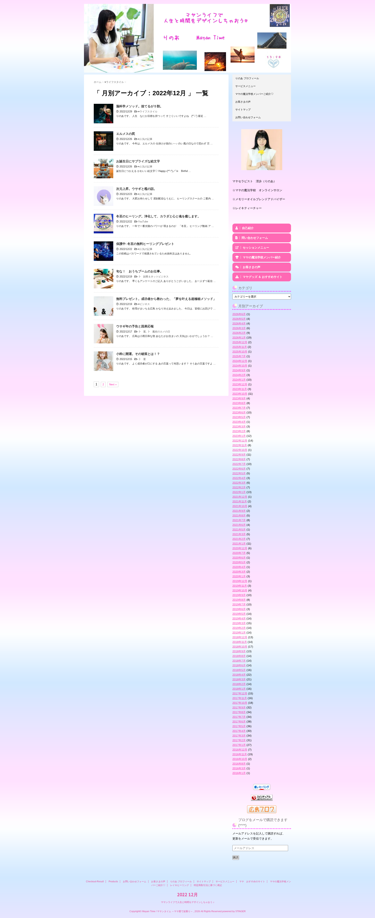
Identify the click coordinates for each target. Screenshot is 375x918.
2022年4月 (239, 478)
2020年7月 (239, 553)
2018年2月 (239, 684)
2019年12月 (239, 581)
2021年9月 (239, 510)
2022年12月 (239, 440)
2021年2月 (239, 538)
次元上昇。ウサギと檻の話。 (136, 188)
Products (113, 881)
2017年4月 (239, 730)
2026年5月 (239, 318)
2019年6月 (239, 609)
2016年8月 (239, 763)
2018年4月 (239, 674)
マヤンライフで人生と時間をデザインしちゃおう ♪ (187, 902)
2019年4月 (239, 618)
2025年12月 (239, 342)
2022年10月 (239, 449)
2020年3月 (239, 571)
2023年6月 (239, 412)
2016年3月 (239, 768)
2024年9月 (239, 370)
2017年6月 (239, 721)
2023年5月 (239, 417)
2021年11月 (239, 501)
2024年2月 (239, 375)
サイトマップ (243, 109)
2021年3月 (239, 534)
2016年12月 (239, 749)
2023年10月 (239, 393)
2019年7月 (239, 604)
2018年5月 (239, 670)
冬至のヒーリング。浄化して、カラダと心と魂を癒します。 (158, 216)
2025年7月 (239, 356)
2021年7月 (239, 520)
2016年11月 (239, 754)
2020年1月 (239, 576)
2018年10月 (239, 646)
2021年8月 (239, 515)
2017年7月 (239, 716)
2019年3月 (239, 623)
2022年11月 (239, 445)
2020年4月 (239, 567)
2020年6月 (239, 557)
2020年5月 (239, 562)
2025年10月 (239, 351)
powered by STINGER (234, 911)
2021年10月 (239, 506)
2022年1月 (239, 492)
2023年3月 (239, 426)
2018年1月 (239, 688)
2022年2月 (239, 487)
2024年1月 (239, 379)
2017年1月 (239, 744)
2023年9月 (239, 398)
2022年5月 (239, 473)
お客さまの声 (243, 101)
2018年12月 (239, 637)
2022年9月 (239, 454)
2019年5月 (239, 613)
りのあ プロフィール (247, 78)
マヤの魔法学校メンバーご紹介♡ (254, 93)
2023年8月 (239, 403)
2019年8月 (239, 599)
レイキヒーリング (179, 885)
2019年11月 (239, 585)
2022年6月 (239, 468)
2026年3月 (239, 328)
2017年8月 (239, 712)
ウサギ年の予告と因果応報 (135, 326)
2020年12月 (239, 548)
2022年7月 (239, 464)
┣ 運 (142, 331)
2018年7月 (239, 660)
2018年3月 (239, 679)
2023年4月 (239, 421)
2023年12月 (239, 384)
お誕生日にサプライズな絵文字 (138, 161)
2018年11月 (239, 641)
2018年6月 (239, 665)
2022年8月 (239, 459)
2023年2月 (239, 431)
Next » (113, 384)
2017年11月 (239, 698)
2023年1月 (239, 435)
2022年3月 (239, 482)
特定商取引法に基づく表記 (208, 885)
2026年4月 (239, 323)
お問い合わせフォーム (248, 117)
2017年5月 (239, 726)
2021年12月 (239, 496)
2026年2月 (239, 332)
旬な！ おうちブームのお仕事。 (139, 271)
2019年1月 (239, 632)
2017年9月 (239, 707)
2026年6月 (239, 314)
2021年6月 (239, 524)
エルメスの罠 (125, 133)
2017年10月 (239, 702)
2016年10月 (239, 759)
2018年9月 (239, 651)
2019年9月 (239, 595)
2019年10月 (239, 590)
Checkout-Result (95, 881)
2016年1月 (239, 773)
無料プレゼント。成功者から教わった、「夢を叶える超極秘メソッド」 (166, 298)
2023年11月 (239, 389)
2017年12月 (239, 693)
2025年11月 (239, 346)
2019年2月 (239, 627)
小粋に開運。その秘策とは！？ (138, 353)
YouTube (143, 221)
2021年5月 (239, 529)
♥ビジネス (144, 304)
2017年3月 (239, 735)
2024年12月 (239, 361)
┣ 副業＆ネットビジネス (153, 276)
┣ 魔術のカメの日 (158, 331)
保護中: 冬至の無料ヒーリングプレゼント (145, 243)
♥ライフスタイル (147, 111)
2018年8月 (239, 656)
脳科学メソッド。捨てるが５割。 (139, 106)
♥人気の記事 (145, 139)
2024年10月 (239, 365)
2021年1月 (239, 543)
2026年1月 (239, 337)
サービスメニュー (245, 86)
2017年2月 (239, 740)
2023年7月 (239, 407)
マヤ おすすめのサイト (252, 881)
